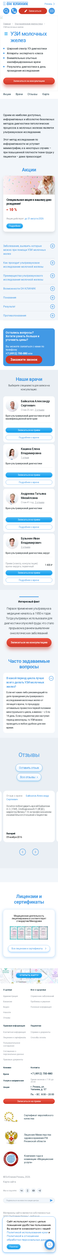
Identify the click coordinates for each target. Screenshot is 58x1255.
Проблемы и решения (40, 1001)
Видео (6, 1007)
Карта (45, 94)
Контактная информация (14, 1032)
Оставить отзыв (29, 767)
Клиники (7, 1067)
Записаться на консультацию (29, 81)
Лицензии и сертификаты (14, 1037)
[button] (22, 852)
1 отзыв (25, 457)
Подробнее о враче (29, 437)
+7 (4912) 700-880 (16, 353)
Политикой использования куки (27, 1232)
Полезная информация (41, 1007)
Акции (7, 94)
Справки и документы (40, 1032)
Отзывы (33, 94)
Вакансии (7, 1001)
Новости (7, 1012)
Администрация (10, 996)
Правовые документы (13, 1059)
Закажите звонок (23, 360)
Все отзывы (28, 777)
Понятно (13, 1246)
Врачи (19, 94)
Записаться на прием (29, 430)
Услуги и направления (13, 1081)
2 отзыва (39, 410)
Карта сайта (9, 1182)
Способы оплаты (38, 1037)
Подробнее (14, 226)
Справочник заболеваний (42, 996)
